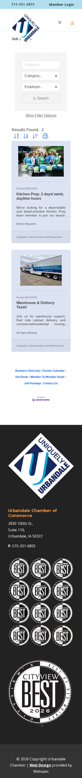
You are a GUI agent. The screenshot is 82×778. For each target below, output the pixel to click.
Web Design (40, 765)
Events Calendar (53, 370)
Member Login (61, 4)
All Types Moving (26, 332)
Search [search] (43, 98)
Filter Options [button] (41, 115)
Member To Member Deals (47, 377)
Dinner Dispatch (26, 223)
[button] (16, 136)
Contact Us (50, 383)
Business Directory (28, 370)
